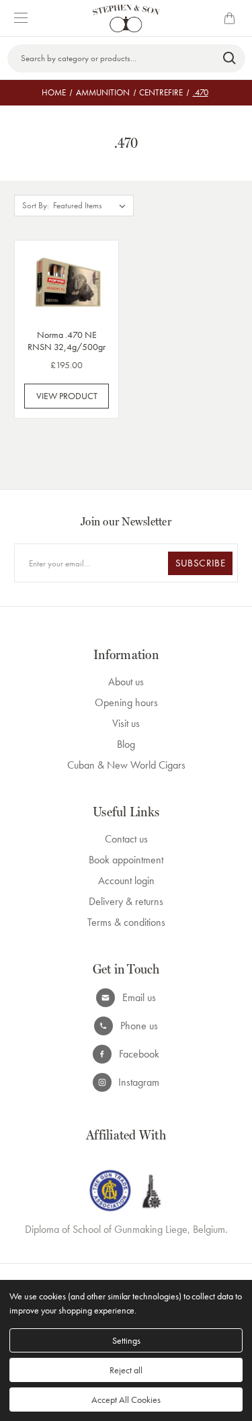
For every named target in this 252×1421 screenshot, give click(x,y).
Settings (126, 1340)
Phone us (139, 1026)
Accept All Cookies (126, 1399)
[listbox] (92, 206)
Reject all (126, 1370)
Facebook (139, 1054)
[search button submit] (230, 58)
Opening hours (126, 702)
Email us (139, 997)
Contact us (126, 839)
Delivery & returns (126, 901)
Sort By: (35, 205)
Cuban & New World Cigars (126, 765)
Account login (126, 880)
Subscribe (200, 563)
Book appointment (126, 860)
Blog (126, 744)
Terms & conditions (126, 922)
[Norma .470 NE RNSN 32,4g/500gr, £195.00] (66, 282)
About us (126, 682)
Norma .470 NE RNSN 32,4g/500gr (67, 341)
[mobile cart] (232, 18)
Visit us (126, 723)
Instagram (138, 1082)
